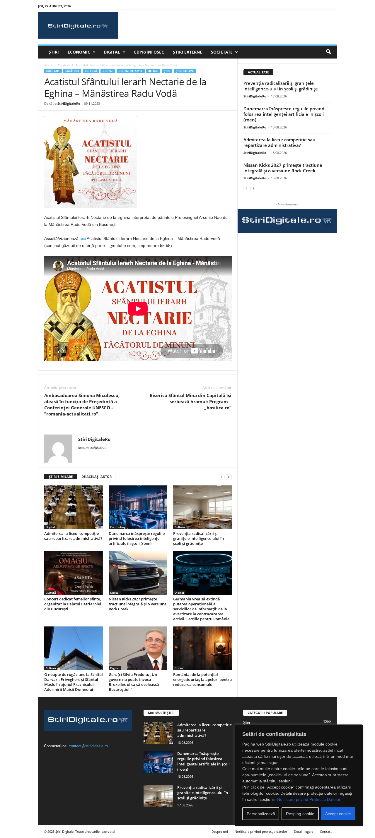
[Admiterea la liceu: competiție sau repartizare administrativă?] (73, 507)
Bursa (179, 668)
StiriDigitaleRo (68, 103)
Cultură (91, 71)
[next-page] (229, 477)
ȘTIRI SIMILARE (61, 476)
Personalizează (261, 813)
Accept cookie (338, 813)
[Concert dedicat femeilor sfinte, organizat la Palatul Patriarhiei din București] (73, 573)
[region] (298, 775)
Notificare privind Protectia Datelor (308, 799)
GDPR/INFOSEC (149, 52)
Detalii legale (303, 831)
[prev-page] (222, 477)
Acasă (48, 65)
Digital (112, 52)
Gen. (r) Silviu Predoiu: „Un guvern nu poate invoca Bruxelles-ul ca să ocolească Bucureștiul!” (134, 682)
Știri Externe (187, 52)
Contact (326, 831)
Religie (153, 71)
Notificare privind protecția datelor (261, 831)
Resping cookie (300, 813)
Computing (118, 527)
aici (83, 238)
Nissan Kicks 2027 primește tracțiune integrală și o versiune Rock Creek (137, 604)
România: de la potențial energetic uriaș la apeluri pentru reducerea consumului (202, 679)
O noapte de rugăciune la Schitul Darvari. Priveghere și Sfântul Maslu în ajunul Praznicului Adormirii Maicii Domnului (73, 682)
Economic (79, 52)
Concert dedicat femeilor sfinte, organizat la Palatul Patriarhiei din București (72, 604)
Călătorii (64, 65)
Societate (222, 52)
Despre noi (220, 831)
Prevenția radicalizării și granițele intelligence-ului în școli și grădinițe (198, 538)
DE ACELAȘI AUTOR (96, 476)
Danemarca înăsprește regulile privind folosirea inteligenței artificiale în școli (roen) (137, 538)
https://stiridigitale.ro (92, 447)
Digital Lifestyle (131, 71)
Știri (54, 52)
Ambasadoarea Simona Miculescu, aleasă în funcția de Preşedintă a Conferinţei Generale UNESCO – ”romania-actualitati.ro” (82, 404)
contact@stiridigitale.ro (88, 746)
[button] (328, 52)
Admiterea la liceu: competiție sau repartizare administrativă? (73, 536)
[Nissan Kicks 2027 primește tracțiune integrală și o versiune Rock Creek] (138, 573)
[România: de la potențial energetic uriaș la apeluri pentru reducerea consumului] (202, 648)
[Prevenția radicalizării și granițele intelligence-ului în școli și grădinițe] (202, 507)
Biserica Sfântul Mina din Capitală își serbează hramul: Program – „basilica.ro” (190, 401)
